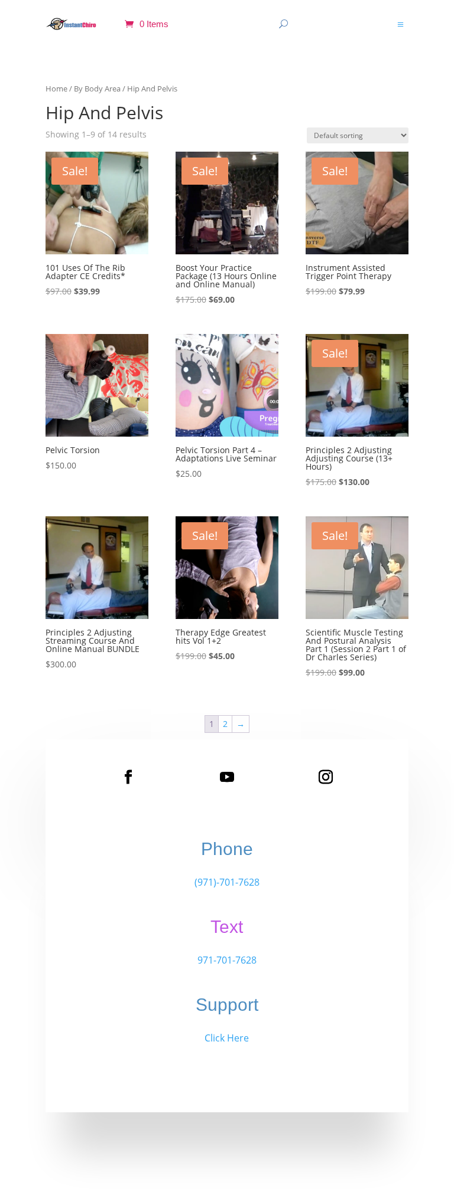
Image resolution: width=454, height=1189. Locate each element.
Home (56, 88)
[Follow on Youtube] (227, 777)
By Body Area (97, 88)
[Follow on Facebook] (128, 777)
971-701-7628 (227, 960)
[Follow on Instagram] (326, 777)
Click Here (227, 1037)
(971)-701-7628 (227, 882)
